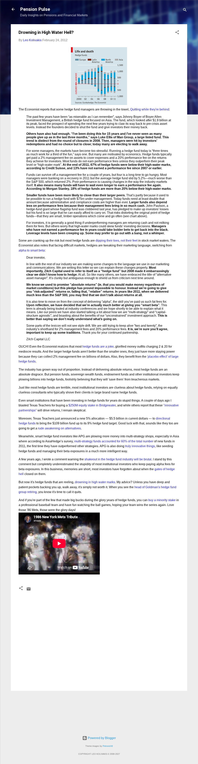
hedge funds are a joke (98, 346)
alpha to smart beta (32, 250)
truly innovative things (140, 446)
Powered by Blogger (101, 738)
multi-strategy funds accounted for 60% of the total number (113, 441)
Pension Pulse (35, 9)
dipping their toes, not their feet (116, 240)
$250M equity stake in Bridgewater (92, 405)
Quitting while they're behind (149, 109)
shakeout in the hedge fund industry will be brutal (117, 459)
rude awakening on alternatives (59, 428)
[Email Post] (28, 590)
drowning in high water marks (95, 482)
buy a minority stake (162, 500)
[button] (177, 33)
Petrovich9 (108, 746)
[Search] (185, 10)
